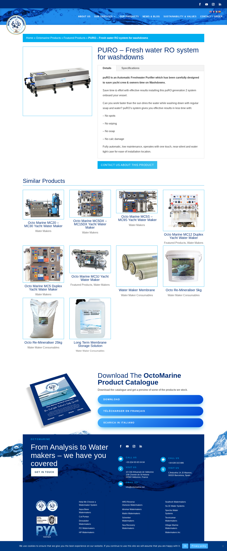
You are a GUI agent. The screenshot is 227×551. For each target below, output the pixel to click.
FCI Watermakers (87, 528)
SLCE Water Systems (174, 506)
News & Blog (151, 16)
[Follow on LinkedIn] (220, 4)
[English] (210, 11)
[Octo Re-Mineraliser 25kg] (43, 318)
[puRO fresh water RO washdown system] (57, 115)
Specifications (130, 68)
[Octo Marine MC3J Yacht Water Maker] (90, 259)
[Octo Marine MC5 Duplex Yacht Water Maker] (43, 264)
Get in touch (44, 472)
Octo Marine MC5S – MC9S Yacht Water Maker (137, 218)
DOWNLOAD (111, 399)
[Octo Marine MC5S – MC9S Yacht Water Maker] (137, 201)
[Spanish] (219, 11)
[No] (223, 546)
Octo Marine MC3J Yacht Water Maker (90, 278)
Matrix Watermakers (131, 513)
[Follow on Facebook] (200, 4)
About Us (84, 16)
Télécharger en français (124, 411)
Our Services (103, 16)
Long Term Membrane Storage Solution (90, 344)
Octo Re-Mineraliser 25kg (43, 342)
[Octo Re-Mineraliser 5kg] (183, 266)
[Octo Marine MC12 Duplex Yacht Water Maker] (183, 210)
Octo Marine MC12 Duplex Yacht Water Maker (183, 236)
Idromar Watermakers (132, 509)
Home (29, 38)
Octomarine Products (48, 38)
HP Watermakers (86, 532)
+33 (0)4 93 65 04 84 (135, 462)
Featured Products (74, 38)
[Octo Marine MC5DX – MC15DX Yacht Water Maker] (90, 203)
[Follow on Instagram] (213, 4)
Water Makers (43, 231)
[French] (213, 11)
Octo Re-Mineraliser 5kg (184, 290)
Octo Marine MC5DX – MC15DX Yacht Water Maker (90, 224)
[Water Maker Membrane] (137, 266)
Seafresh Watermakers (175, 502)
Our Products (129, 16)
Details (107, 68)
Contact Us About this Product (127, 165)
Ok (185, 546)
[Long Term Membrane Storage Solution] (90, 318)
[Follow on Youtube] (206, 4)
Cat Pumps (84, 516)
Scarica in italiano (119, 422)
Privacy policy (199, 546)
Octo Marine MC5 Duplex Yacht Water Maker (43, 287)
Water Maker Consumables (137, 295)
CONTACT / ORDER (211, 16)
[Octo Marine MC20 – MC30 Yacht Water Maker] (43, 204)
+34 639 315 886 (176, 463)
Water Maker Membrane (137, 290)
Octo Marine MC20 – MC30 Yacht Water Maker (43, 224)
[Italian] (216, 11)
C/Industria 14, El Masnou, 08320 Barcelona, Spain (180, 474)
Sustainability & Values (180, 16)
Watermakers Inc (172, 532)
